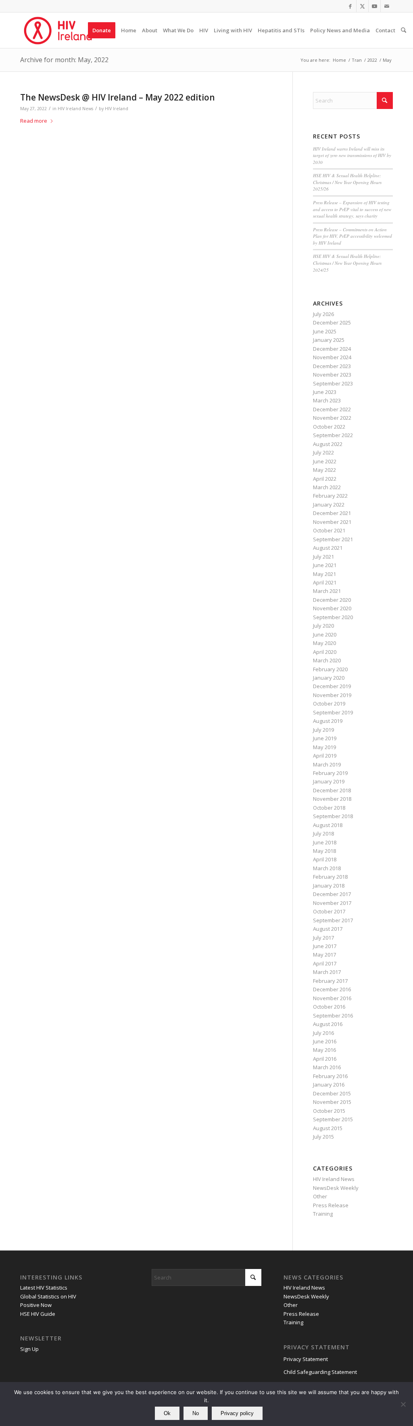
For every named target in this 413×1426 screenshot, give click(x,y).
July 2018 (323, 833)
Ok (167, 1413)
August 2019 (327, 721)
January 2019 (328, 781)
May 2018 (324, 850)
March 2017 (327, 972)
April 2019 (324, 755)
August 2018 (327, 825)
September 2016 (333, 1015)
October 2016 (329, 1006)
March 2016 (327, 1067)
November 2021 (332, 522)
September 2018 (333, 816)
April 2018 (324, 859)
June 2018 (324, 842)
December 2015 (332, 1093)
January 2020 (328, 677)
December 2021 (332, 513)
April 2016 (324, 1058)
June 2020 (324, 634)
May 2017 (324, 954)
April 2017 (324, 963)
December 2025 (332, 322)
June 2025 (324, 331)
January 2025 (328, 339)
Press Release (330, 1205)
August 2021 (327, 547)
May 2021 (324, 574)
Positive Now (36, 1305)
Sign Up (29, 1349)
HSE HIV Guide (37, 1313)
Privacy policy (237, 1413)
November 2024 (332, 357)
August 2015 (327, 1128)
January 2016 (328, 1084)
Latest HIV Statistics (43, 1287)
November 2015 (332, 1102)
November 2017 (332, 903)
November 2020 (332, 608)
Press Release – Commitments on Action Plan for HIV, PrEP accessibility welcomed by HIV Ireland (352, 236)
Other (320, 1196)
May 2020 (324, 643)
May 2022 (324, 469)
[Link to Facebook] (350, 6)
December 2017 (332, 894)
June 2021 (324, 565)
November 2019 (332, 695)
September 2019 (333, 712)
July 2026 (323, 314)
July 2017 (323, 937)
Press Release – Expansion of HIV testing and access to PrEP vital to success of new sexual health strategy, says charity (352, 209)
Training (323, 1213)
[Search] (403, 30)
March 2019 (327, 764)
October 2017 (329, 911)
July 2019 (323, 729)
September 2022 (333, 435)
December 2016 (332, 989)
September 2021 (333, 539)
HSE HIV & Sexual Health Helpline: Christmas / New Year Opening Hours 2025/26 (347, 182)
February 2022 (330, 495)
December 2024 (332, 348)
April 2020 (324, 651)
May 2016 (324, 1049)
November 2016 (332, 998)
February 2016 (330, 1076)
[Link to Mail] (387, 6)
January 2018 (328, 885)
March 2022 (327, 487)
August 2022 (327, 444)
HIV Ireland (116, 108)
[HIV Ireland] (58, 30)
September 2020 (333, 617)
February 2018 (330, 876)
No (195, 1413)
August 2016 (327, 1024)
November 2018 (332, 798)
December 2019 (332, 686)
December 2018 (332, 790)
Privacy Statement (306, 1359)
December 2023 (332, 366)
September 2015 (333, 1119)
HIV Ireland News (75, 108)
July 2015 (323, 1136)
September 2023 (333, 383)
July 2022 (323, 452)
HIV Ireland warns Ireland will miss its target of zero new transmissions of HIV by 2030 (352, 155)
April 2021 (324, 582)
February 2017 (330, 980)
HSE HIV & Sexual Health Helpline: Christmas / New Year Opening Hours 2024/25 (347, 262)
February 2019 (330, 773)
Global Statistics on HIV (48, 1296)
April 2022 (324, 478)
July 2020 (323, 625)
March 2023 (327, 400)
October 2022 (329, 426)
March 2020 (327, 660)
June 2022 (324, 461)
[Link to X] (362, 6)
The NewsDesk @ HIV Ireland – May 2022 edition (117, 97)
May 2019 (324, 747)
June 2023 (324, 392)
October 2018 (329, 807)
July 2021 (323, 556)
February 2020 (330, 669)
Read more (33, 120)
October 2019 (329, 703)
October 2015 (329, 1110)
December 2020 (332, 599)
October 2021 (329, 530)
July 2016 (323, 1033)
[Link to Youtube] (374, 6)
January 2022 (328, 504)
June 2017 (324, 946)
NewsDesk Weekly (336, 1187)
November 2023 (332, 374)
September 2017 (333, 920)
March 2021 (327, 591)
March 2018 (327, 868)
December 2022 (332, 409)
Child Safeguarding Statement (320, 1372)
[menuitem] (101, 30)
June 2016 (324, 1041)
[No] (403, 1404)
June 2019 (324, 738)
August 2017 (327, 928)
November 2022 (332, 417)
